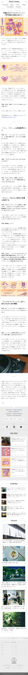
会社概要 (7, 667)
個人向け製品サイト (8, 665)
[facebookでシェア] (7, 427)
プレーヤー (13, 419)
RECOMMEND (10, 7)
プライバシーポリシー (17, 667)
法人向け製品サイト (20, 665)
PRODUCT (18, 7)
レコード (21, 419)
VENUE (24, 5)
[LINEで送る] (21, 427)
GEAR (11, 5)
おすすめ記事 (9, 10)
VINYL (18, 5)
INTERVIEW (5, 5)
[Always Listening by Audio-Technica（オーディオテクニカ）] (14, 662)
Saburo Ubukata (17, 409)
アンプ (6, 419)
